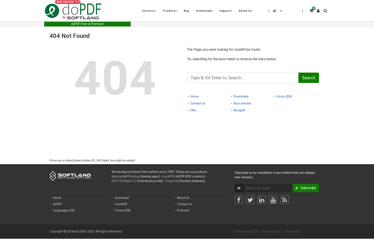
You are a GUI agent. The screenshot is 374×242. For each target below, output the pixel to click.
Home (194, 96)
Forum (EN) (284, 96)
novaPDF (168, 176)
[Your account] (318, 9)
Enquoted (172, 181)
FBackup (134, 176)
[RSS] (284, 200)
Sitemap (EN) (272, 231)
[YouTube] (273, 200)
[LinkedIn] (262, 200)
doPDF (57, 204)
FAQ (193, 110)
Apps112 (130, 181)
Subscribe (307, 188)
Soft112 (117, 181)
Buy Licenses (242, 103)
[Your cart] (311, 10)
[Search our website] (325, 10)
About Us (183, 198)
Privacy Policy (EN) (246, 231)
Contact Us (197, 103)
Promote (183, 210)
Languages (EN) (64, 210)
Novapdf (239, 110)
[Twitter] (250, 200)
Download (122, 198)
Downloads (241, 96)
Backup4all (119, 176)
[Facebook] (239, 200)
